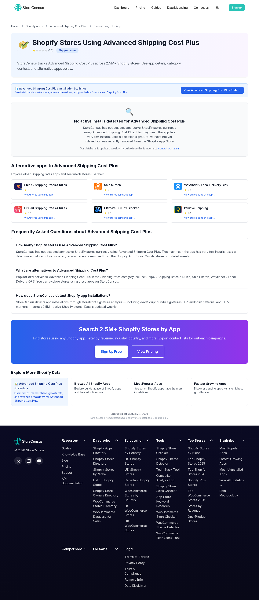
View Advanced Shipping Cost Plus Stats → (212, 90)
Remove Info (134, 579)
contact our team (168, 148)
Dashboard (122, 7)
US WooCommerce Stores (136, 510)
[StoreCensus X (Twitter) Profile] (18, 461)
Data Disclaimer (136, 585)
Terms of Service (137, 557)
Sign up (237, 7)
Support (67, 472)
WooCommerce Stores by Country (136, 495)
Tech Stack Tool (168, 469)
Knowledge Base (73, 454)
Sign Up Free (111, 351)
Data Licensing (177, 7)
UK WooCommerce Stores (136, 525)
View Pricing (147, 351)
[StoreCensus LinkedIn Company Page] (28, 461)
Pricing (140, 7)
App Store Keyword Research (163, 501)
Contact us (201, 7)
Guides (156, 7)
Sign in (219, 7)
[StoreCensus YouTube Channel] (39, 461)
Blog (65, 460)
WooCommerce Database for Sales (104, 516)
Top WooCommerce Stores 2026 (199, 495)
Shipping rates (67, 50)
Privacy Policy (135, 563)
